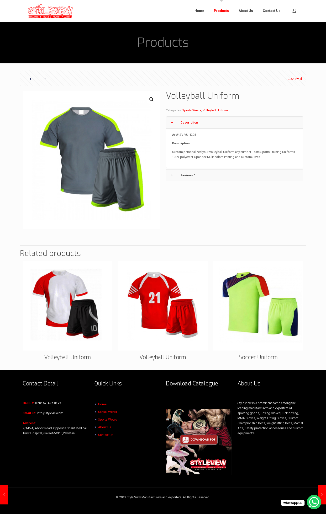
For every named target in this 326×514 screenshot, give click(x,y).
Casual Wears (107, 412)
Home (102, 404)
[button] (152, 99)
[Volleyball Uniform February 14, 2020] (4, 494)
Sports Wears (191, 110)
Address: (29, 423)
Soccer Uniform (258, 357)
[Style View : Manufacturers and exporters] (50, 11)
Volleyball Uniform (215, 110)
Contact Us (105, 435)
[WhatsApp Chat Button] (314, 502)
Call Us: (28, 403)
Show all (297, 79)
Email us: (29, 413)
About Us (104, 427)
